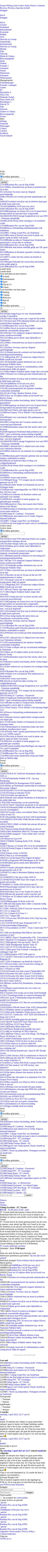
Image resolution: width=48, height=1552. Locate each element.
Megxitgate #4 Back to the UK (17, 901)
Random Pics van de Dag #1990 (17, 266)
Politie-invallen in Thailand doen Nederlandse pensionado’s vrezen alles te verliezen (22, 241)
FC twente (4, 1246)
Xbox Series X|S (7, 99)
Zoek (15, 5)
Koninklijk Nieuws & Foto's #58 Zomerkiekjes (23, 817)
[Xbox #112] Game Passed (15, 1024)
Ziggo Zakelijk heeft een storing (16, 1106)
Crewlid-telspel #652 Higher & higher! (20, 858)
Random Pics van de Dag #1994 (17, 185)
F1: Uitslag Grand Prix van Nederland (19, 233)
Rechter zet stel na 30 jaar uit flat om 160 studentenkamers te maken (20, 576)
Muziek (3, 49)
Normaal (6, 1399)
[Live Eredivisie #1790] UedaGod (18, 1031)
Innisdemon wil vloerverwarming (17, 1104)
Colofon (3, 131)
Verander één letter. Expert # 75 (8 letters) (21, 973)
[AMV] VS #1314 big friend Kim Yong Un (22, 790)
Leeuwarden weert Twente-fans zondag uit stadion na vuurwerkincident (21, 965)
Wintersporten (6, 78)
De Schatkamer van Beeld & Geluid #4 (20, 961)
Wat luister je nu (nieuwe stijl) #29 (18, 1043)
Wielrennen (5, 73)
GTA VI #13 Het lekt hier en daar (18, 947)
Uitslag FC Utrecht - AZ (13, 1192)
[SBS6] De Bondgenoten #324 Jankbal (20, 783)
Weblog (9, 5)
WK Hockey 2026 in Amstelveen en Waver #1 (23, 1055)
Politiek (3, 34)
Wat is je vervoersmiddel (14, 855)
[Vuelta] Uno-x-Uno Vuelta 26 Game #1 (20, 892)
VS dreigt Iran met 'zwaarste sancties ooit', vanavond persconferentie (21, 423)
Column (6, 295)
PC (1, 90)
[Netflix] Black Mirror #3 (14, 1026)
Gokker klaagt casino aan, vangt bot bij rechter (22, 318)
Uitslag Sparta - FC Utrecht (14, 1141)
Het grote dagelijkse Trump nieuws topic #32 (22, 1012)
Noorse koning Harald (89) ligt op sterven (20, 829)
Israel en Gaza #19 (11, 839)
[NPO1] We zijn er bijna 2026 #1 (18, 877)
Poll (4, 303)
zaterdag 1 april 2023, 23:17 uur (13, 1439)
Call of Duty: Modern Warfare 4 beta (18, 393)
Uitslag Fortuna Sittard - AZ (15, 1143)
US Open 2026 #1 (10, 981)
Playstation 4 (5, 92)
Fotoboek (4, 123)
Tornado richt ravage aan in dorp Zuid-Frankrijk (23, 993)
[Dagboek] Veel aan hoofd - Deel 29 (19, 942)
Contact (3, 128)
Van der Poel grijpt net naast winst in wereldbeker (24, 523)
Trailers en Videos (7, 111)
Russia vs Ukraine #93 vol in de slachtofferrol (23, 846)
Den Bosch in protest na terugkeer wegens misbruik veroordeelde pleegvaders (21, 329)
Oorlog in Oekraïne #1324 (15, 793)
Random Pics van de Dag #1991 (17, 245)
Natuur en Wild (10, 969)
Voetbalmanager (7, 83)
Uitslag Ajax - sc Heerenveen (15, 1183)
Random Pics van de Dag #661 (16, 751)
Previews (12, 8)
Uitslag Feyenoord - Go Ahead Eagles (19, 1185)
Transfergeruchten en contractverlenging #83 (22, 995)
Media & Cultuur (7, 56)
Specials (19, 8)
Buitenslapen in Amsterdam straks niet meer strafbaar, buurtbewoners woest (22, 728)
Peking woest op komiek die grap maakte (21, 1087)
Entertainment (6, 44)
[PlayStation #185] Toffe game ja (17, 954)
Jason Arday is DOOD (13, 853)
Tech (2, 37)
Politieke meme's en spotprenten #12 (19, 1010)
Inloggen (3, 10)
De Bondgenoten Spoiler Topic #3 (18, 945)
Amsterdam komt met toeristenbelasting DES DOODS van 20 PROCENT (22, 1095)
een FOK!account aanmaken (12, 1484)
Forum (3, 5)
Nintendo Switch (7, 97)
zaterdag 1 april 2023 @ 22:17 (16, 1451)
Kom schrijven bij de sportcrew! (30, 1260)
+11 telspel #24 (10, 911)
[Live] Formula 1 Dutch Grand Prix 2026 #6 (22, 1070)
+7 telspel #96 (10, 916)
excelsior (21, 1246)
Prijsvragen (4, 126)
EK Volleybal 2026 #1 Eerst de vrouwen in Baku (23, 908)
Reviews (3, 8)
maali (2, 1419)
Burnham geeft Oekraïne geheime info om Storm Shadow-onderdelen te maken (24, 457)
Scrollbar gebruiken (11, 176)
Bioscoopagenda (7, 58)
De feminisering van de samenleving (19, 802)
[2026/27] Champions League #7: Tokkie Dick (23, 940)
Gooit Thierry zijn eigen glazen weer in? (20, 410)
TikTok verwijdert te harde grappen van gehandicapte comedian (19, 500)
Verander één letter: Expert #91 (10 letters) (22, 978)
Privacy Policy (28, 1531)
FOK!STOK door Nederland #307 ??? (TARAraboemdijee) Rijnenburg (20, 924)
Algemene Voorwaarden (10, 1531)
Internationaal (5, 30)
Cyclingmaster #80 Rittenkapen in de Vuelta (22, 860)
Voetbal (3, 63)
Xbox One (4, 95)
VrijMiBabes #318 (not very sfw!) (17, 206)
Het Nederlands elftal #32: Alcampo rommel (22, 831)
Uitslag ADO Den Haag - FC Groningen (20, 1188)
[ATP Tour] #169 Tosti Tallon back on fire (21, 1022)
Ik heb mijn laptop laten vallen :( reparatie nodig (23, 904)
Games (3, 87)
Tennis (3, 70)
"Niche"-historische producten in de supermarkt (24, 805)
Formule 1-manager (8, 85)
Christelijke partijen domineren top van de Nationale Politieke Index (21, 363)
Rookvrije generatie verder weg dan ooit (20, 894)
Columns (41, 5)
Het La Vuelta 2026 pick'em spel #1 (18, 884)
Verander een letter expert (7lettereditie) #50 (22, 971)
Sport (2, 61)
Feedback (4, 133)
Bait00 (3, 1443)
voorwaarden (21, 1498)
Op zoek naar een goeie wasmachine (19, 1101)
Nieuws (33, 5)
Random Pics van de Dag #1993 (17, 209)
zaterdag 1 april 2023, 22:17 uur (13, 1414)
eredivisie (13, 1246)
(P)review (7, 297)
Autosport (4, 68)
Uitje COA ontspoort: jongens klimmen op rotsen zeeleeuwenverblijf (21, 334)
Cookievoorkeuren (8, 1534)
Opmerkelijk (5, 42)
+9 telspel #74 (9, 906)
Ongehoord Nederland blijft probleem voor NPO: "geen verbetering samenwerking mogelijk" (21, 433)
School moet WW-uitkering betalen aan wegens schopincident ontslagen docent (23, 322)
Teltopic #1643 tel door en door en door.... (21, 1041)
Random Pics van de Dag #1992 (17, 225)
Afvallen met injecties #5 (14, 795)
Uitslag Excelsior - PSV (13, 1190)
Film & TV (4, 104)
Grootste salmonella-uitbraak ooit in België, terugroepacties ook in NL (21, 868)
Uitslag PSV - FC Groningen (15, 1138)
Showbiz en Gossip (8, 39)
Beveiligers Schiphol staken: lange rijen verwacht (24, 371)
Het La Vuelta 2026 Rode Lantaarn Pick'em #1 (23, 1063)
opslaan (4, 182)
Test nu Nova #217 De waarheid (17, 1099)
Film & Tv (7, 284)
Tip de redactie (6, 136)
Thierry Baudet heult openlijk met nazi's (20, 1029)
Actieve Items (24, 5)
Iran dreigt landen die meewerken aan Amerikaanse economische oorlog (19, 617)
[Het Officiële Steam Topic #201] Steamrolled (23, 1007)
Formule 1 (4, 66)
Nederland (4, 27)
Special (6, 300)
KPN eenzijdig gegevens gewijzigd (18, 1019)
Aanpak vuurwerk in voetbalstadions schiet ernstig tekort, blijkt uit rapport (21, 368)
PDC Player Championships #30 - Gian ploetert (24, 937)
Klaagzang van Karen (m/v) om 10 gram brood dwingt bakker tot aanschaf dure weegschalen (23, 212)
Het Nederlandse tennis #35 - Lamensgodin (22, 1038)
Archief (26, 8)
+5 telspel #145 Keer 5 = (14, 913)
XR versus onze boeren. (13, 477)
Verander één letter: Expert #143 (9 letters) (22, 976)
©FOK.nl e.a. (6, 1539)
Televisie (3, 54)
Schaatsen (4, 75)
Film (2, 51)
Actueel (3, 25)
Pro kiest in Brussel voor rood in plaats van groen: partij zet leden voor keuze (21, 236)
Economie (4, 32)
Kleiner (6, 1402)
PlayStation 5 (5, 102)
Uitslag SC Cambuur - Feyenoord (17, 514)
